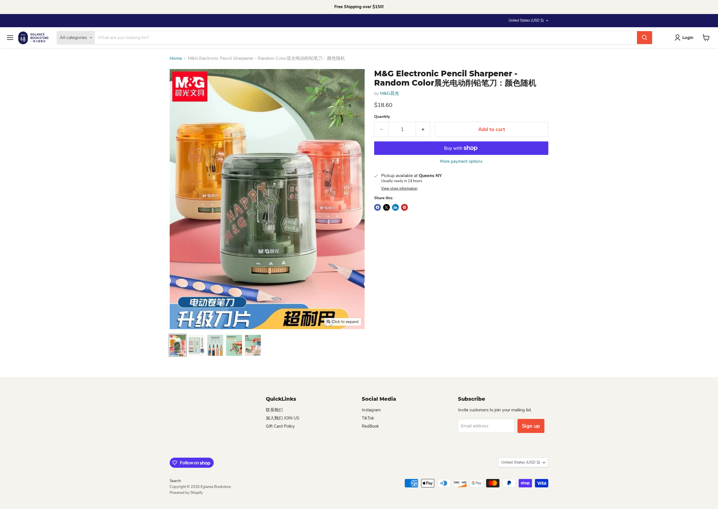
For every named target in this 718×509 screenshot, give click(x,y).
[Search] (644, 37)
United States (526, 20)
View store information (399, 189)
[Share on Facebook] (377, 207)
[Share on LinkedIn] (395, 207)
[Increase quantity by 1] (423, 129)
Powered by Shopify (186, 492)
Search (175, 480)
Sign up (531, 426)
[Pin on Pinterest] (404, 207)
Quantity (382, 116)
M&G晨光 (389, 93)
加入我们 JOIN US (282, 418)
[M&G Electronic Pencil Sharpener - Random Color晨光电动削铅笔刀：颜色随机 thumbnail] (177, 345)
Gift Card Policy (280, 426)
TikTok (368, 418)
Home (176, 58)
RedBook (370, 426)
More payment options (461, 161)
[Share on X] (386, 207)
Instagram (371, 410)
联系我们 (274, 410)
